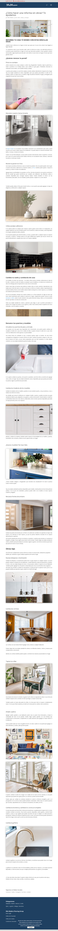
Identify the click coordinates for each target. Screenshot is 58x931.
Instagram (18, 892)
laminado (8, 298)
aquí (35, 341)
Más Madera (10, 17)
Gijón (7, 906)
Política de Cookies (10, 918)
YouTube (24, 892)
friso (34, 167)
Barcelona (21, 906)
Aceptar (30, 927)
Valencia (17, 903)
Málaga (16, 906)
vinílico (12, 298)
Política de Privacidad (10, 916)
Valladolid (8, 903)
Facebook (8, 892)
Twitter (13, 892)
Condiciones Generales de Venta (13, 921)
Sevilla (21, 903)
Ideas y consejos (25, 17)
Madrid (12, 903)
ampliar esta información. (35, 925)
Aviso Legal (8, 913)
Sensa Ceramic (10, 148)
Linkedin (29, 892)
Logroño (11, 906)
